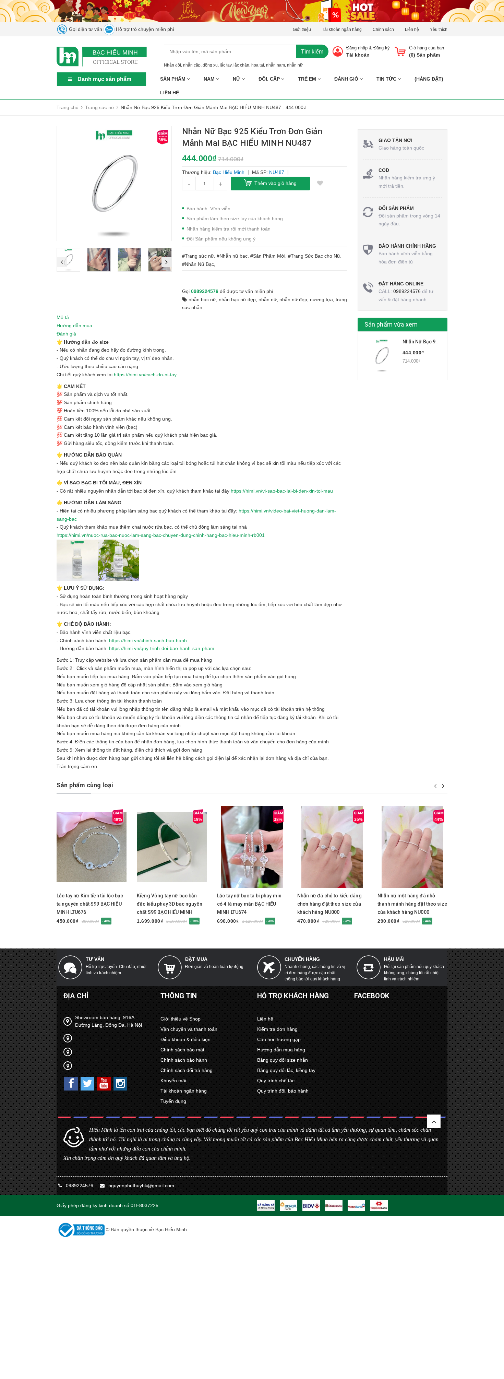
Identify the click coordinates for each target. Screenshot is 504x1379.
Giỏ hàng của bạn (426, 47)
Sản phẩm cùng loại (85, 785)
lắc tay (225, 65)
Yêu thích (438, 29)
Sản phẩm (173, 79)
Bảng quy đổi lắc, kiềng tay (286, 1070)
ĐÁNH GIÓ (347, 79)
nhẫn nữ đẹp (293, 299)
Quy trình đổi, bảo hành (283, 1091)
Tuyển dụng (173, 1101)
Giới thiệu (302, 29)
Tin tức (387, 79)
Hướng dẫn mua (74, 325)
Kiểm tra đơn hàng (277, 1029)
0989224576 (204, 291)
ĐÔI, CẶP (270, 79)
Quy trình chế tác (276, 1080)
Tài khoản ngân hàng (342, 29)
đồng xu (210, 65)
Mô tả (63, 317)
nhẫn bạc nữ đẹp (237, 299)
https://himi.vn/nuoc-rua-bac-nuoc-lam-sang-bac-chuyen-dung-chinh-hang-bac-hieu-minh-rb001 (161, 535)
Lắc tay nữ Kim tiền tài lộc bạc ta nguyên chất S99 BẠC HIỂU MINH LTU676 (90, 904)
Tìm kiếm (312, 52)
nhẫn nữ (295, 65)
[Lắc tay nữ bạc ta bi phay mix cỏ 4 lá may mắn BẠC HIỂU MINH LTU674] (252, 847)
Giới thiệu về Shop (180, 1019)
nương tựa (321, 299)
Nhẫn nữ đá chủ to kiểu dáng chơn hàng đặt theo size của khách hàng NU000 (329, 904)
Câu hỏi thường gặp (279, 1039)
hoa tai (257, 65)
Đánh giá (66, 334)
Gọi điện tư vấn (85, 29)
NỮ (237, 79)
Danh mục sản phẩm (104, 79)
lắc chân (241, 65)
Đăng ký (381, 47)
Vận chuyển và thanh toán (188, 1029)
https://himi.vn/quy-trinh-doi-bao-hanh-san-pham (161, 648)
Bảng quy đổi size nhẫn (282, 1060)
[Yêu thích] (320, 183)
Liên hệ (412, 29)
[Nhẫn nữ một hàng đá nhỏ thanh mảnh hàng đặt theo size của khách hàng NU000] (412, 847)
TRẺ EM (307, 79)
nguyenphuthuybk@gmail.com (141, 1185)
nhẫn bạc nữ (202, 299)
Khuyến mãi (173, 1080)
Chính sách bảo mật (182, 1049)
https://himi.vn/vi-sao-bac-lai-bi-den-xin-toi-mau (282, 491)
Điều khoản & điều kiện (185, 1039)
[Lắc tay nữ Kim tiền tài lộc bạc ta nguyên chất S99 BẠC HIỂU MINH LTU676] (92, 847)
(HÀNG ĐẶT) (429, 79)
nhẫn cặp (192, 65)
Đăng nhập (357, 47)
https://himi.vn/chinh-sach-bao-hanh (148, 640)
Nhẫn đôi (172, 65)
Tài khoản (358, 55)
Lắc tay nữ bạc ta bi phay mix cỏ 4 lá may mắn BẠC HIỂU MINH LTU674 (249, 904)
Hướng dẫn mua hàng (281, 1049)
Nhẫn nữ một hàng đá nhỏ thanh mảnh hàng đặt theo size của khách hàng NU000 (412, 904)
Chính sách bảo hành (183, 1060)
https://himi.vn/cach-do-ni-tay (145, 374)
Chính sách (383, 29)
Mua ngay (79, 885)
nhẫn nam (275, 65)
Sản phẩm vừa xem (391, 324)
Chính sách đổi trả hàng (186, 1070)
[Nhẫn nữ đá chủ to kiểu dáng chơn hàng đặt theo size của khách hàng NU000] (332, 847)
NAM (210, 79)
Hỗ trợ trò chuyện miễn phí (144, 29)
